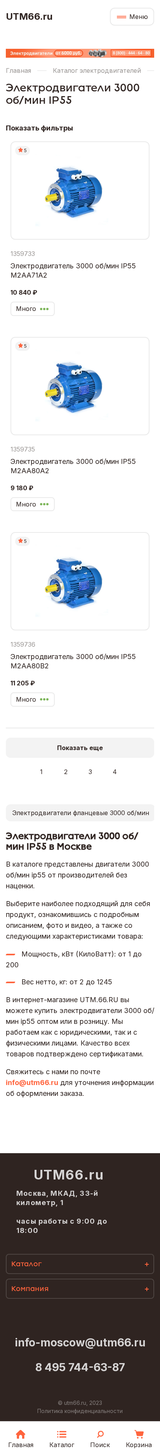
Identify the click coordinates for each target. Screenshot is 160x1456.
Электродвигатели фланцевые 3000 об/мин (80, 813)
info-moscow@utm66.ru (80, 1342)
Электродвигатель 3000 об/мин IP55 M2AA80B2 (73, 661)
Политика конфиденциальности (80, 1411)
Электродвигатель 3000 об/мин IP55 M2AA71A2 (73, 270)
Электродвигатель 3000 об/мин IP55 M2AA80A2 (73, 466)
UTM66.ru (29, 16)
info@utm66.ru (32, 1082)
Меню (138, 17)
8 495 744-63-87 (80, 1367)
